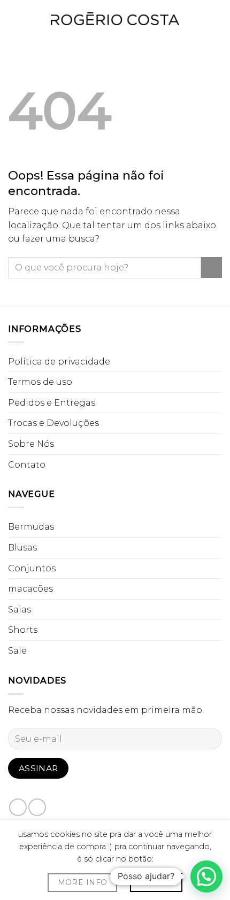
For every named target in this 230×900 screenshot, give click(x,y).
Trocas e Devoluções (53, 423)
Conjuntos (32, 568)
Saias (19, 609)
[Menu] (14, 18)
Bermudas (31, 527)
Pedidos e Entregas (51, 403)
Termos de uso (40, 382)
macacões (30, 589)
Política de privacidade (59, 361)
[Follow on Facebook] (18, 807)
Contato (26, 465)
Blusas (22, 547)
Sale (17, 651)
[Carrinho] (216, 18)
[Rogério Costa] (115, 19)
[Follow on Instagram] (37, 807)
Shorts (22, 630)
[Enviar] (211, 267)
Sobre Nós (31, 444)
